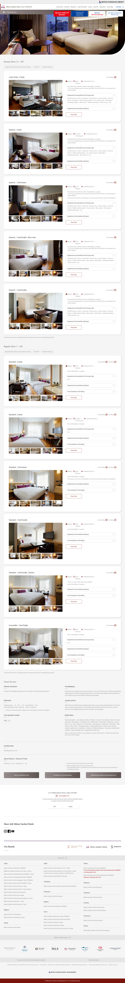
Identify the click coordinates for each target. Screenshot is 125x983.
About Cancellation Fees (21, 775)
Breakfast (66, 7)
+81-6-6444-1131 (64, 796)
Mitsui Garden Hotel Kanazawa (53, 896)
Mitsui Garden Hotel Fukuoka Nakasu (95, 910)
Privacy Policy (43, 964)
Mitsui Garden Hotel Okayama (93, 887)
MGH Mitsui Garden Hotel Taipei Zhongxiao (97, 930)
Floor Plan (74, 115)
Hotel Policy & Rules (94, 960)
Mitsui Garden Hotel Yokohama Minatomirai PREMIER (60, 886)
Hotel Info (95, 7)
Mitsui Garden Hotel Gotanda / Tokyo (15, 904)
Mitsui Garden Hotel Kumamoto (93, 920)
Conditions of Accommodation (62, 775)
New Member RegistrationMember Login (115, 13)
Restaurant (73, 7)
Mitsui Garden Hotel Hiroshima (93, 897)
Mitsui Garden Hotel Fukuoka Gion (94, 907)
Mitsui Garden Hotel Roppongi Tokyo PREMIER (18, 877)
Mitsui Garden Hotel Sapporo (12, 914)
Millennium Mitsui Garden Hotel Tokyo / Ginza (17, 871)
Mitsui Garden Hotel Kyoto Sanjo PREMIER (56, 916)
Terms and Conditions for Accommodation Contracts (31, 960)
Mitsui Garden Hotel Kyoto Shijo (53, 922)
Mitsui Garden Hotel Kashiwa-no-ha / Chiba (57, 868)
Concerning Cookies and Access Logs (98, 964)
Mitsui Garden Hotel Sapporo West (14, 917)
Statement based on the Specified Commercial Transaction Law (23, 964)
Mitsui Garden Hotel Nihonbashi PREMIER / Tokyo (19, 874)
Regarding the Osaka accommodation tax (103, 775)
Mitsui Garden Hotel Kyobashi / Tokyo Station (17, 889)
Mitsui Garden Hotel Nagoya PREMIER (55, 906)
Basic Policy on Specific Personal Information (59, 964)
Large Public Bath (82, 7)
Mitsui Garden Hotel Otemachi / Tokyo (15, 886)
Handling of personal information (79, 964)
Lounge (90, 7)
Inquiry (70, 806)
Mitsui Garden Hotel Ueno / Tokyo (14, 901)
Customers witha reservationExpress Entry (79, 13)
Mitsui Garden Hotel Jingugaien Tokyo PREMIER (18, 880)
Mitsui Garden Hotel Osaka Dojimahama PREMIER (99, 876)
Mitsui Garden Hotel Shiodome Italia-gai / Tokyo (18, 898)
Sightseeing (102, 7)
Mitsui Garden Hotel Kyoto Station (54, 925)
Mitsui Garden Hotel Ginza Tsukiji (14, 895)
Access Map (110, 7)
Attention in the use (113, 964)
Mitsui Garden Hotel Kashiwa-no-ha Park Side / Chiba (60, 872)
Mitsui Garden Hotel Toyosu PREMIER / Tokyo (17, 883)
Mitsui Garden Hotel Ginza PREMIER (15, 868)
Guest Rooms (59, 7)
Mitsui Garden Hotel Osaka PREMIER (102, 870)
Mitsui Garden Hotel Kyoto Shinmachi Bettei (57, 919)
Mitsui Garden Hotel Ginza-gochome (15, 892)
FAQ (54, 806)
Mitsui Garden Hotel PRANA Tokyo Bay (55, 876)
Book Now (97, 13)
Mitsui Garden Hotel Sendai (12, 927)
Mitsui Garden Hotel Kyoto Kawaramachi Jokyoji (58, 928)
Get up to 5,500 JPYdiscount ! (62, 14)
